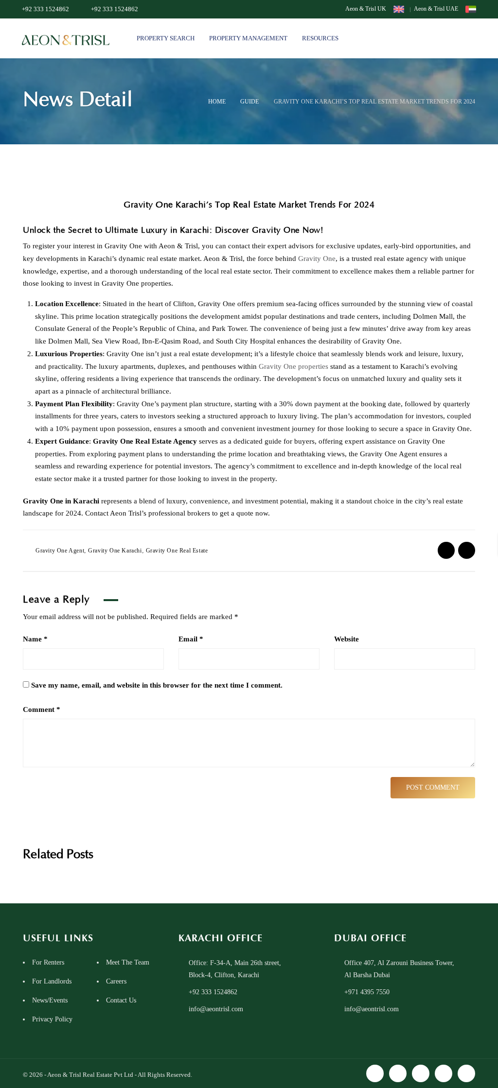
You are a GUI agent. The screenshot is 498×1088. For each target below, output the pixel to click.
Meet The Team (127, 962)
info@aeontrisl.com (216, 1009)
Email (190, 639)
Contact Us (121, 1000)
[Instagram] (466, 1073)
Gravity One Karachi (115, 550)
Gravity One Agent (60, 550)
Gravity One (317, 258)
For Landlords (51, 981)
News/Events (50, 1000)
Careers (116, 981)
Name (35, 639)
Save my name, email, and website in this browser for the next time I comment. (157, 685)
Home (217, 101)
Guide (249, 101)
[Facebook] (375, 1073)
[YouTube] (443, 1073)
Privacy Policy (52, 1019)
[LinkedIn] (420, 1073)
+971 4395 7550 (367, 992)
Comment (41, 709)
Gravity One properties (293, 366)
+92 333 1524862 (45, 9)
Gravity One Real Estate (177, 550)
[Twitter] (398, 1073)
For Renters (48, 962)
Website (346, 639)
